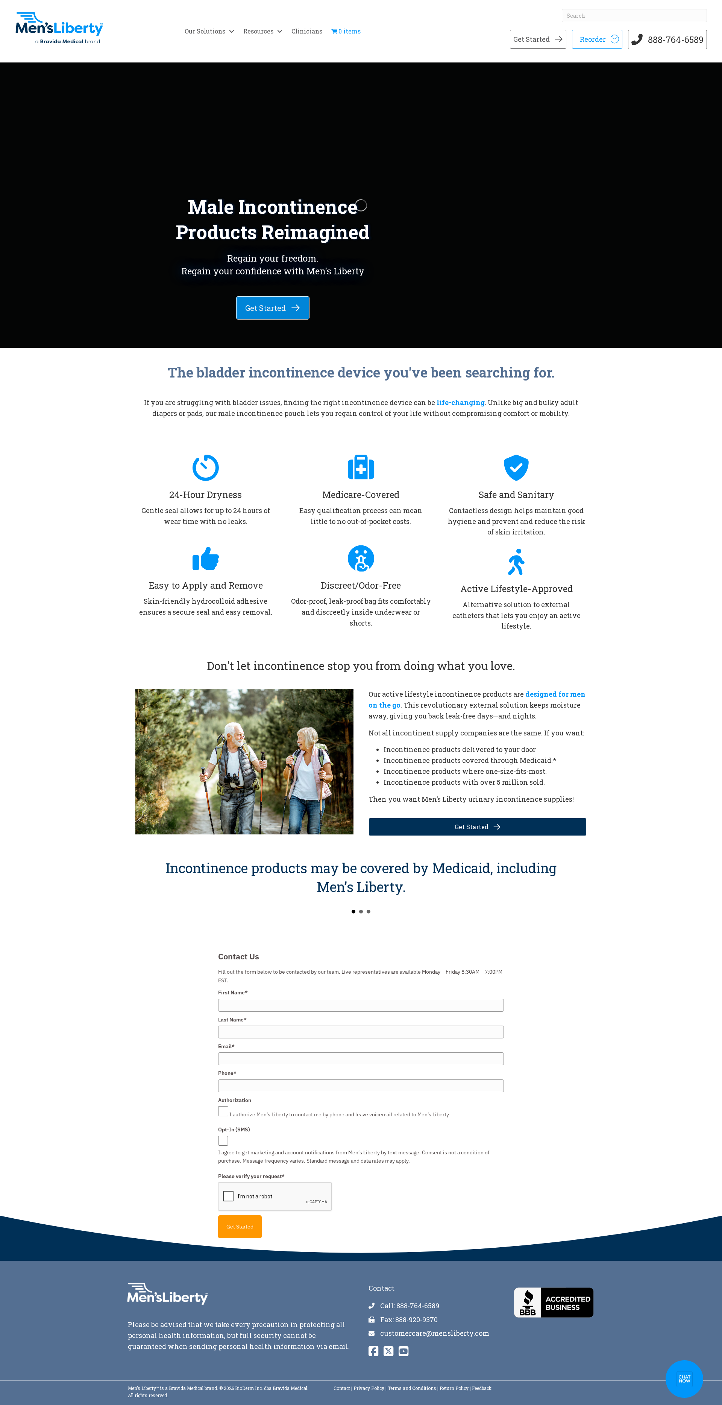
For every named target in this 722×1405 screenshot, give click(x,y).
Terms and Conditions (412, 1388)
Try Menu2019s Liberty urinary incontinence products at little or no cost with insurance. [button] (361, 911)
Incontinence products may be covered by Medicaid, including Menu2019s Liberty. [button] (353, 911)
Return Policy (454, 1388)
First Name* (233, 992)
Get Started (239, 1226)
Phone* (227, 1073)
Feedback (481, 1388)
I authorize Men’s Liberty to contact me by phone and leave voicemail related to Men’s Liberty (339, 1114)
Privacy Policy (368, 1388)
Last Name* (232, 1019)
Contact (342, 1388)
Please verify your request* (251, 1176)
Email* (226, 1046)
